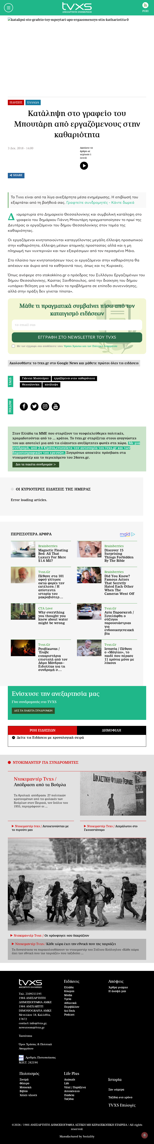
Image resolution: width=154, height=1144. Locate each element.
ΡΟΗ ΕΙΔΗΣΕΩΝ (42, 730)
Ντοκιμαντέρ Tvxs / (35, 779)
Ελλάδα (69, 987)
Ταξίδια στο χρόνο (120, 1097)
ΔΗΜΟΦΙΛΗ (111, 730)
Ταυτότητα (25, 1036)
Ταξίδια (69, 1099)
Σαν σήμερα (116, 1090)
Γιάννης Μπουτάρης (35, 378)
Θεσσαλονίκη (31, 384)
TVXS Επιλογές (122, 1105)
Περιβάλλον (71, 1007)
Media (68, 995)
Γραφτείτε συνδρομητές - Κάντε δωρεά (100, 203)
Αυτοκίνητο (72, 1091)
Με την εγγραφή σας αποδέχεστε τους (67, 346)
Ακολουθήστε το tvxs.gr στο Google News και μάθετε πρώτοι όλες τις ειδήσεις (74, 363)
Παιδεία (69, 1095)
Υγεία (67, 999)
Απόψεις (116, 982)
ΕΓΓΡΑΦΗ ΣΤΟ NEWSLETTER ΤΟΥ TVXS (77, 337)
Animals (69, 1079)
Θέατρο (24, 1083)
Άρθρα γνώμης (118, 987)
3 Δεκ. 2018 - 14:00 (20, 148)
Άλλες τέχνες (28, 1095)
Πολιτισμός (29, 1074)
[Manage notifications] (144, 1135)
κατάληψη (51, 384)
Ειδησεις (16, 102)
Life (66, 1083)
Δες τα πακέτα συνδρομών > (36, 464)
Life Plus (71, 1074)
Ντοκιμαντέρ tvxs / (29, 826)
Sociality (88, 1136)
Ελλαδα (33, 102)
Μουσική (25, 1087)
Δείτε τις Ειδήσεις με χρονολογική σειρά (48, 737)
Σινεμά (24, 1079)
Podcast (69, 1015)
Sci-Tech (69, 1011)
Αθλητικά (70, 1003)
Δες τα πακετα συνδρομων (33, 710)
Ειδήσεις (71, 982)
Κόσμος (69, 991)
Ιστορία (115, 1080)
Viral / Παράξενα (75, 1087)
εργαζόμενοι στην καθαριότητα (74, 378)
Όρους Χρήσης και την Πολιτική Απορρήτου (90, 346)
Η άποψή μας (117, 991)
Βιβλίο (24, 1091)
